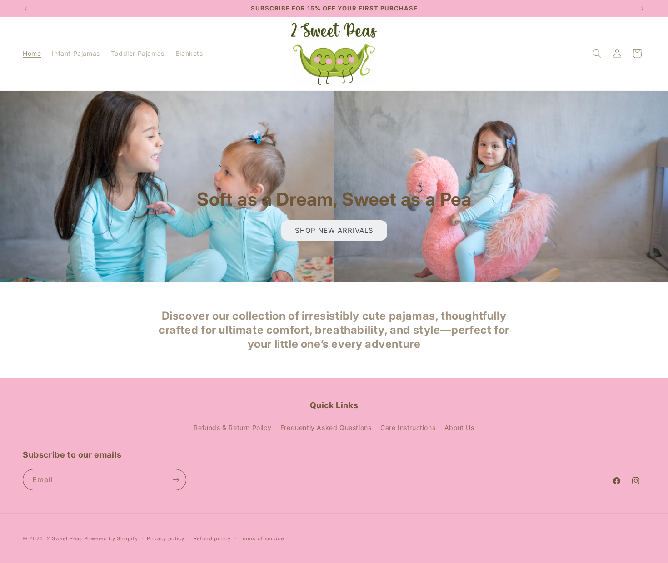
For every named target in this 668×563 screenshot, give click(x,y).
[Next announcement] (642, 8)
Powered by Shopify (111, 538)
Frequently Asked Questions (326, 427)
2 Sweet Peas (64, 538)
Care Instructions (407, 427)
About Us (459, 427)
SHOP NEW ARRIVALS (333, 230)
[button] (597, 54)
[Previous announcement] (26, 8)
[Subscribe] (176, 479)
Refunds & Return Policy (232, 427)
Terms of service (261, 538)
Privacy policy (165, 538)
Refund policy (212, 538)
